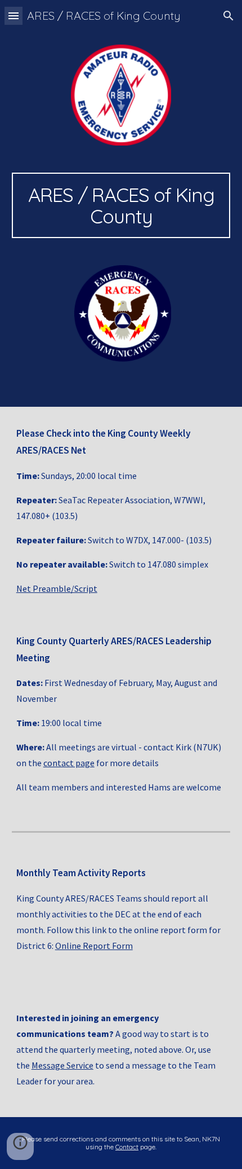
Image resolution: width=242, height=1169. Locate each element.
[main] (121, 206)
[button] (13, 15)
